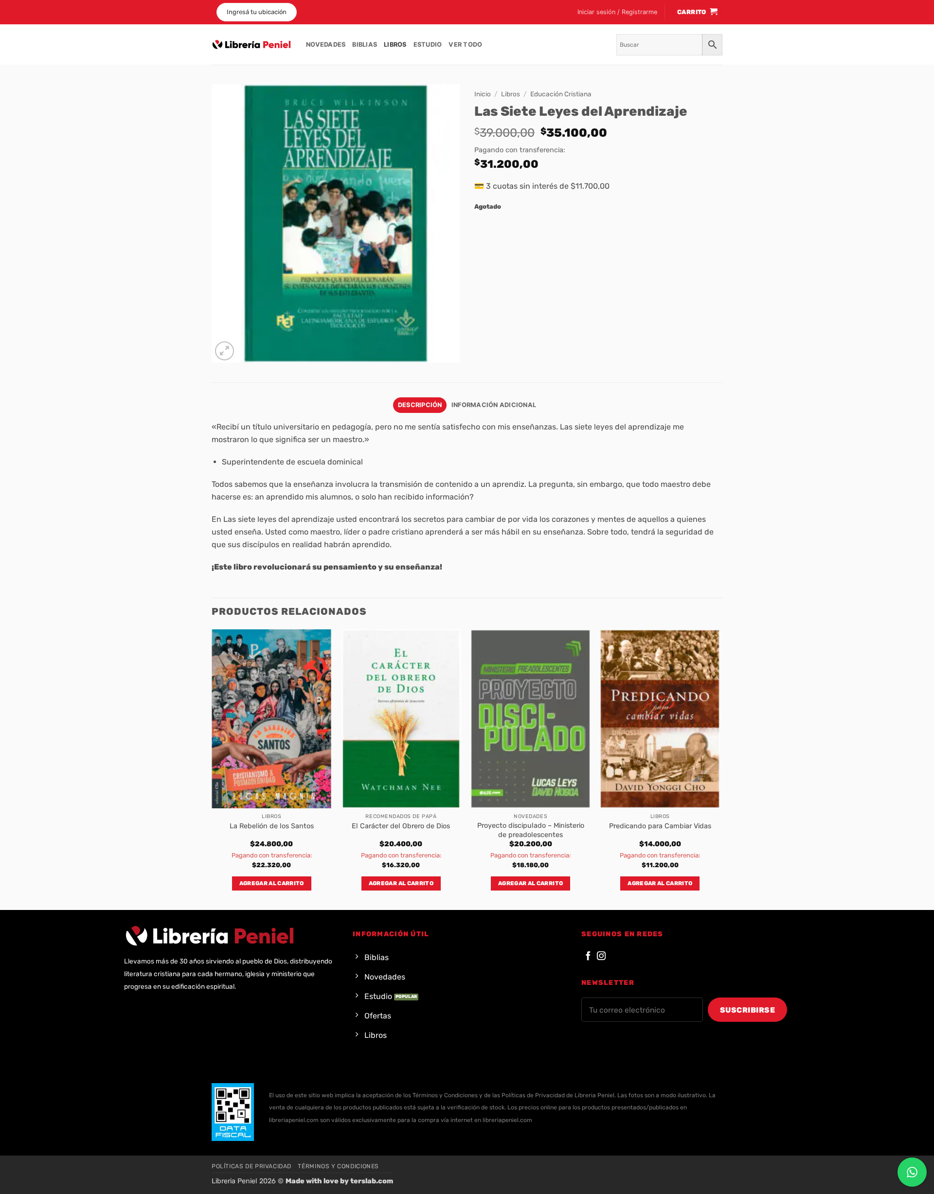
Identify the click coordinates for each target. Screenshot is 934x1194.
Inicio (482, 94)
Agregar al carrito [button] (271, 883)
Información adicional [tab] (493, 405)
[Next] (719, 768)
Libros (395, 44)
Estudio (427, 44)
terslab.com (371, 1181)
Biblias (364, 44)
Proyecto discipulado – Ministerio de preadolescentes (530, 830)
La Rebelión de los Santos (272, 826)
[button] (617, 12)
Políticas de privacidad (251, 1166)
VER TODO (465, 44)
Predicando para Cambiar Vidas (660, 826)
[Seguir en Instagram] (601, 956)
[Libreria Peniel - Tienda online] (251, 44)
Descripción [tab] (420, 405)
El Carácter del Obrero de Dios (401, 826)
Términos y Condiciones (338, 1166)
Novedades (325, 44)
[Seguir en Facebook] (588, 956)
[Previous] (212, 768)
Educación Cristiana (561, 94)
